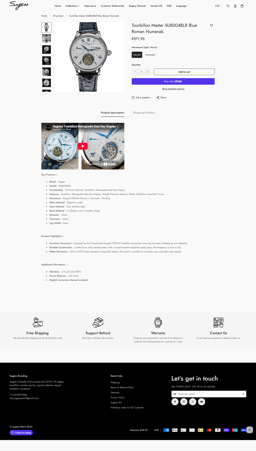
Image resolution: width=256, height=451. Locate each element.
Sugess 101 (116, 402)
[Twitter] (192, 401)
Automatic (150, 54)
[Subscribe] (243, 394)
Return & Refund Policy (122, 387)
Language (181, 6)
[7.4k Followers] (183, 401)
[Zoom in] (118, 28)
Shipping (115, 382)
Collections (71, 6)
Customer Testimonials (112, 6)
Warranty (115, 392)
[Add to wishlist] (211, 25)
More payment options (173, 88)
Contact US (156, 6)
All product (58, 15)
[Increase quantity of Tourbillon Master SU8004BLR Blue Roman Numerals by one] (147, 72)
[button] (242, 6)
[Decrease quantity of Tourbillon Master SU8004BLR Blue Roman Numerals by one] (135, 72)
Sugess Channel (137, 6)
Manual (137, 54)
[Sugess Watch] (19, 6)
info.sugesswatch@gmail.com (24, 398)
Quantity (136, 64)
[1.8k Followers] (175, 401)
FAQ (169, 6)
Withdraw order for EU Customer (127, 407)
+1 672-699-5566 (18, 394)
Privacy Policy (118, 397)
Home (58, 6)
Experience (90, 6)
